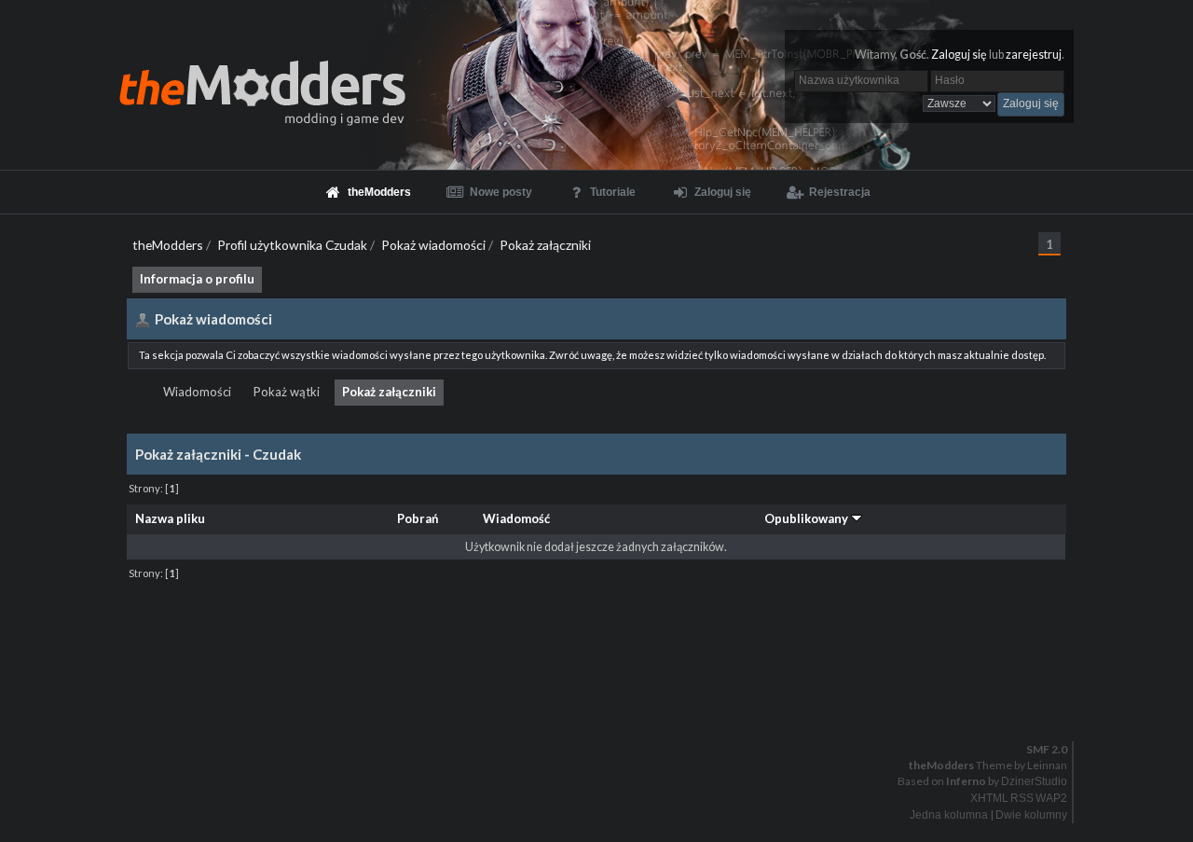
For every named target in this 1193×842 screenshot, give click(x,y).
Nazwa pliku (170, 518)
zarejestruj (1034, 55)
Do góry (604, 701)
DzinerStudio (1034, 781)
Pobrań (417, 518)
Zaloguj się (959, 55)
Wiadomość (516, 518)
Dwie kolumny (1031, 814)
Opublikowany (807, 518)
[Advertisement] (596, 627)
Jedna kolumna (949, 814)
